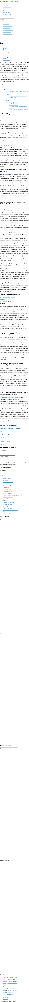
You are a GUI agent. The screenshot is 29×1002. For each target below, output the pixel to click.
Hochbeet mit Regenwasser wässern (13, 102)
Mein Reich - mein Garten (9, 2)
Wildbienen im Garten (7, 484)
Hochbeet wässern (6, 49)
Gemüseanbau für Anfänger (8, 511)
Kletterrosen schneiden (7, 497)
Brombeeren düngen (7, 478)
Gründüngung (6, 487)
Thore (4, 986)
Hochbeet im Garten (7, 26)
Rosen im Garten (7, 32)
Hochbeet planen (5, 441)
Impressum (5, 999)
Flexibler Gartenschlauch (8, 482)
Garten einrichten (6, 506)
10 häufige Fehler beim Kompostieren (11, 513)
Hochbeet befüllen (5, 434)
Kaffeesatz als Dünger (7, 504)
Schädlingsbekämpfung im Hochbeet (10, 428)
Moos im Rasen (6, 498)
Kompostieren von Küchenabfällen (10, 510)
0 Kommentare (6, 60)
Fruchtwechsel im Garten (8, 491)
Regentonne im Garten (8, 30)
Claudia (4, 981)
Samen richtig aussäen (7, 493)
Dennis (4, 979)
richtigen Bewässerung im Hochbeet (11, 397)
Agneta (4, 983)
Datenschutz (5, 997)
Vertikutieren (5, 500)
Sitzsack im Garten (7, 34)
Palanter (4, 994)
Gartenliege (5, 480)
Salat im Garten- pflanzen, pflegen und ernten (12, 495)
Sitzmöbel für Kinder (7, 508)
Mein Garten (6, 24)
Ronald (4, 990)
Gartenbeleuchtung (7, 489)
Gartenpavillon (6, 28)
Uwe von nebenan (6, 984)
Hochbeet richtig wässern (11, 87)
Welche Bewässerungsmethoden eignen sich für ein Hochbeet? (18, 91)
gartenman (5, 55)
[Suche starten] (14, 39)
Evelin (4, 977)
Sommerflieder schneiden (8, 502)
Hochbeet (5, 58)
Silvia (4, 988)
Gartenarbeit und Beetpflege (9, 485)
